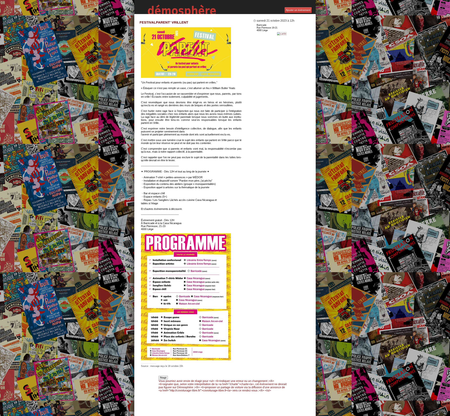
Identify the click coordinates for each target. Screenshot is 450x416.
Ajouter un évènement (298, 10)
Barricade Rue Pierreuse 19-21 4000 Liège (267, 28)
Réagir (163, 377)
